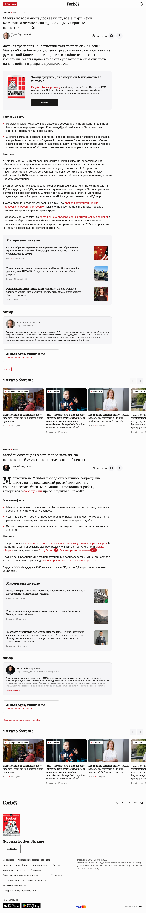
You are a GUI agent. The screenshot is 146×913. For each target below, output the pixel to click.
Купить (12, 848)
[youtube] (142, 803)
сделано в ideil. (134, 907)
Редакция (56, 875)
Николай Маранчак (21, 466)
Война (9, 279)
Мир (8, 258)
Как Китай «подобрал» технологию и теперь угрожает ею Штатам (42, 250)
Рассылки (36, 870)
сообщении (32, 491)
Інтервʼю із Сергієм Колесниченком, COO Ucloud (66, 421)
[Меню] (140, 4)
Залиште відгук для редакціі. (19, 357)
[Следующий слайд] (140, 381)
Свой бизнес (137, 432)
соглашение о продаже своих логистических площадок (74, 217)
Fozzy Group (45, 550)
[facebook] (123, 803)
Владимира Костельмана (74, 550)
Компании (10, 646)
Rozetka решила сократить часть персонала (70, 560)
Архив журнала (15, 880)
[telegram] (135, 803)
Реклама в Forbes (37, 880)
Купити (44, 102)
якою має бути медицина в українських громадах (23, 418)
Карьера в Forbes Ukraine (16, 865)
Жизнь (9, 300)
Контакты (8, 860)
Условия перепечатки (14, 870)
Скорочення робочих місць (17, 720)
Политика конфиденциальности (20, 875)
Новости (6, 13)
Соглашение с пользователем (34, 860)
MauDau (36, 720)
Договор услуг (40, 865)
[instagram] (129, 803)
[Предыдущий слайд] (133, 732)
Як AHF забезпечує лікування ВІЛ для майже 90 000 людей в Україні (108, 418)
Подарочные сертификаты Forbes (21, 890)
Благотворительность (14, 885)
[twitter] (116, 803)
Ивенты (56, 865)
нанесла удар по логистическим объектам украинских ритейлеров (65, 543)
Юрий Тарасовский (21, 34)
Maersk (7, 369)
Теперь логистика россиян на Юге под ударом (43, 271)
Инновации (51, 432)
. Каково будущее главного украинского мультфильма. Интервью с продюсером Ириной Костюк (43, 292)
